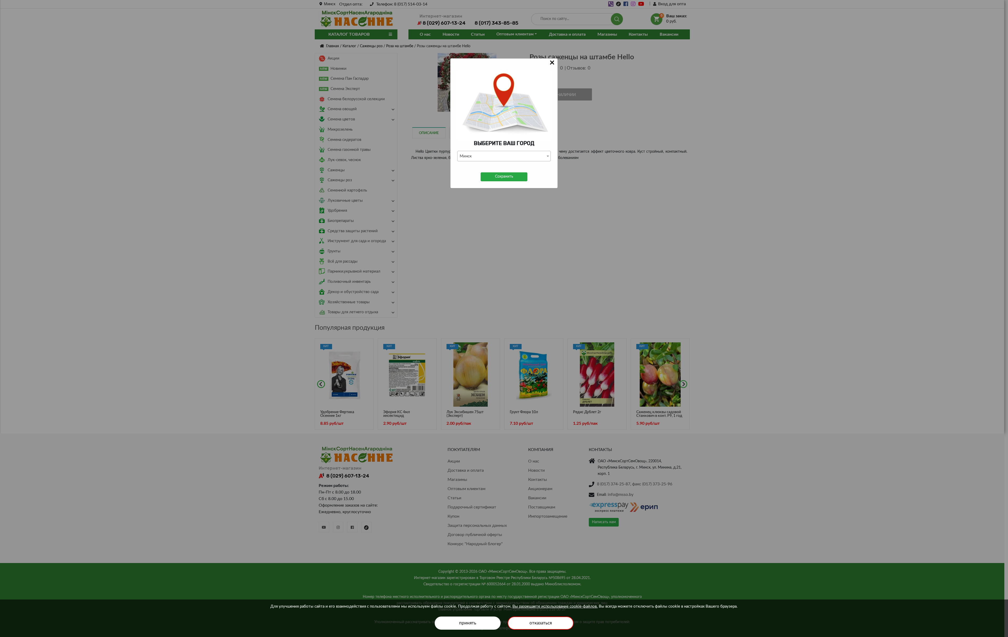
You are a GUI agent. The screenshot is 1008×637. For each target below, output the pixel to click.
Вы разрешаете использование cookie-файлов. (555, 606)
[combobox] (504, 156)
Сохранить (504, 176)
